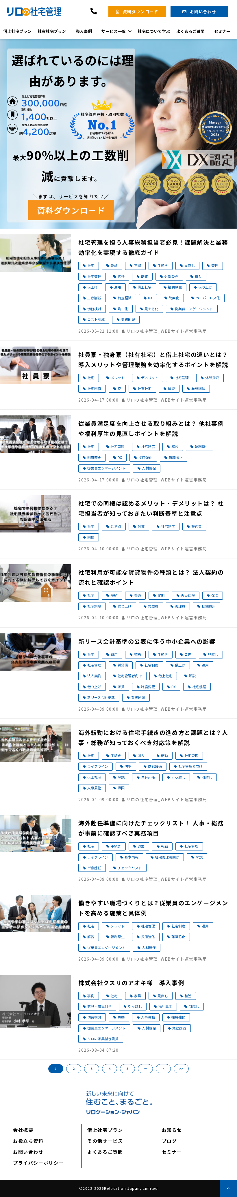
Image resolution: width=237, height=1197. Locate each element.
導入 (198, 276)
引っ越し (178, 777)
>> (181, 1068)
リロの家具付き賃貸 (102, 1038)
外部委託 (171, 276)
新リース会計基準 (101, 697)
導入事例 (84, 31)
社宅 (90, 265)
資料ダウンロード (140, 11)
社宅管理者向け (130, 675)
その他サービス (105, 1140)
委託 (114, 265)
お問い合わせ (203, 11)
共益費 (153, 606)
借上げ (92, 287)
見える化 (151, 308)
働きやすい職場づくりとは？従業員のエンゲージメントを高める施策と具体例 (153, 908)
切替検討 (94, 308)
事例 (90, 995)
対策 (141, 526)
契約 (114, 595)
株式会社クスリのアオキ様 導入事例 (131, 982)
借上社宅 (144, 287)
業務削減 (128, 319)
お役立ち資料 (28, 1140)
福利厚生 (175, 287)
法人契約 (94, 675)
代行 (121, 276)
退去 (141, 755)
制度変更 (94, 457)
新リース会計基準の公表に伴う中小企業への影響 (146, 641)
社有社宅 (144, 388)
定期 (137, 265)
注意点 (116, 526)
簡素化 (174, 297)
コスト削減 (96, 319)
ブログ (169, 1140)
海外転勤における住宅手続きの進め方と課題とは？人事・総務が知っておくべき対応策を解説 (153, 737)
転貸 (144, 276)
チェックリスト (130, 867)
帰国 (121, 787)
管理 (214, 265)
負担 (187, 654)
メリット (118, 377)
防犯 (128, 766)
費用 (114, 654)
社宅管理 (94, 276)
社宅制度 (94, 388)
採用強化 (145, 457)
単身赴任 (148, 777)
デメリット (149, 377)
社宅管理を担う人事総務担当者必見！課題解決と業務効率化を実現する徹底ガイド (153, 247)
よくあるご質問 (190, 31)
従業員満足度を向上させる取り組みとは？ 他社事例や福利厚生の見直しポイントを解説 (151, 428)
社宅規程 (199, 686)
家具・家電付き (99, 1006)
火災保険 (188, 595)
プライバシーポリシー (38, 1162)
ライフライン (97, 766)
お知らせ (172, 1129)
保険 (214, 595)
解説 (171, 388)
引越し (207, 777)
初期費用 (209, 606)
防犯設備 (155, 766)
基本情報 (131, 857)
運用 (117, 287)
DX (150, 297)
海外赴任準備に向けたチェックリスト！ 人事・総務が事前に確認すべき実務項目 (151, 828)
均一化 (123, 308)
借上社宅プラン (17, 31)
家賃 (121, 686)
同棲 (90, 536)
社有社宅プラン (52, 31)
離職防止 (176, 457)
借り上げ (205, 287)
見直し (189, 265)
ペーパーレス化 (208, 297)
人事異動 (94, 787)
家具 (137, 995)
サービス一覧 (113, 31)
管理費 (180, 606)
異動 (121, 1017)
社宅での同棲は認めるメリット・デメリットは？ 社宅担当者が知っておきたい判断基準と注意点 (151, 508)
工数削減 (94, 297)
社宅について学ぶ (154, 31)
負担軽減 (125, 297)
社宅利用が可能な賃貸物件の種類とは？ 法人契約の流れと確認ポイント (151, 577)
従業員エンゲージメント (194, 308)
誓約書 (196, 526)
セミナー (222, 31)
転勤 (164, 755)
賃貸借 (123, 665)
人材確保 (149, 468)
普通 (137, 595)
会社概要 (23, 1129)
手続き (163, 265)
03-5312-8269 (94, 11)
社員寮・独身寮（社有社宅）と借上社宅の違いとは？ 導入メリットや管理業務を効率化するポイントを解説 (153, 359)
